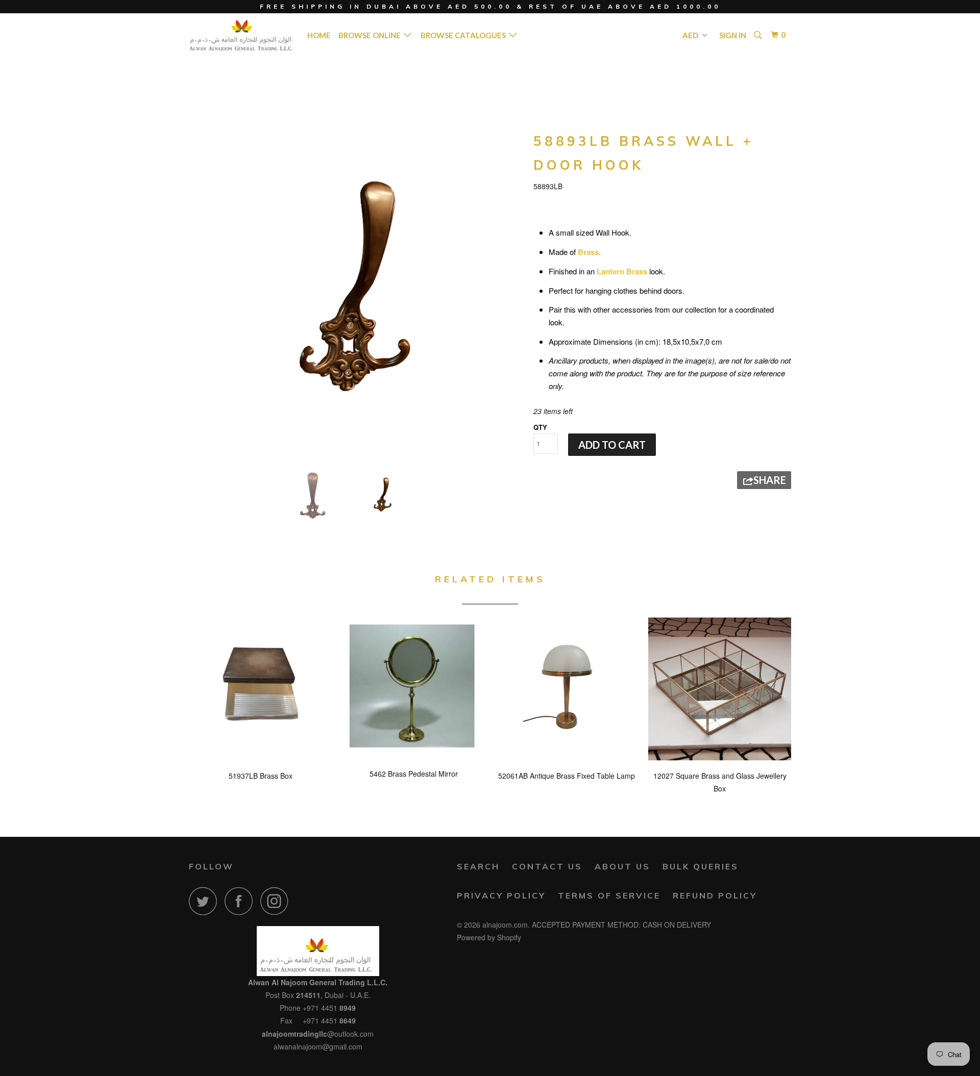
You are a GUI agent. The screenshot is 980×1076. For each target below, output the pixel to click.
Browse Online (371, 35)
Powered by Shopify (489, 937)
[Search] (758, 35)
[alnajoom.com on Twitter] (206, 901)
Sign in (732, 35)
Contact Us (547, 866)
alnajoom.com (505, 924)
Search (478, 866)
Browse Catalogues (465, 35)
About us (622, 866)
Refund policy (715, 895)
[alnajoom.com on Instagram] (277, 901)
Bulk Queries (701, 866)
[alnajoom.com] (241, 34)
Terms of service (609, 895)
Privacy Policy (501, 895)
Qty (540, 427)
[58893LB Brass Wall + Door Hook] (356, 294)
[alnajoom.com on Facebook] (241, 901)
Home (319, 35)
